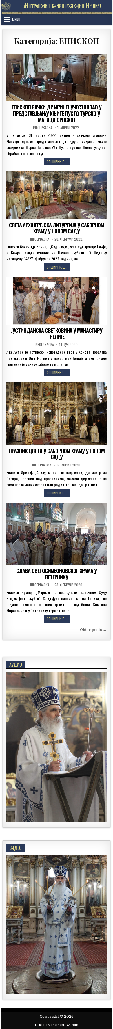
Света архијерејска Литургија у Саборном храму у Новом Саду (56, 228)
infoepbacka (42, 127)
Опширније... (58, 162)
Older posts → (93, 630)
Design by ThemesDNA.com (56, 1025)
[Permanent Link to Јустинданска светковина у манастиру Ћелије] (56, 301)
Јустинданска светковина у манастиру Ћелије (56, 333)
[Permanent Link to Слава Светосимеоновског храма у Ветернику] (56, 534)
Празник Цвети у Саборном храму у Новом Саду (57, 454)
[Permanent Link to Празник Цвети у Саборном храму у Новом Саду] (56, 413)
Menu (16, 19)
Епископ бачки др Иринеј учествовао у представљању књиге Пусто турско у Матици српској (56, 113)
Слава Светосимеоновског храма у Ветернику (56, 574)
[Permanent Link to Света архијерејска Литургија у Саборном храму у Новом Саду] (56, 195)
